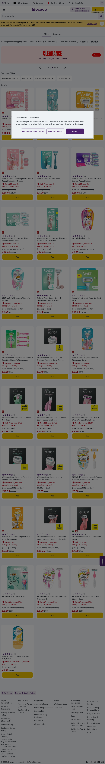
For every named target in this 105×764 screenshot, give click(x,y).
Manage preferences (55, 131)
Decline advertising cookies (33, 131)
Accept (75, 131)
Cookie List (79, 124)
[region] (52, 125)
